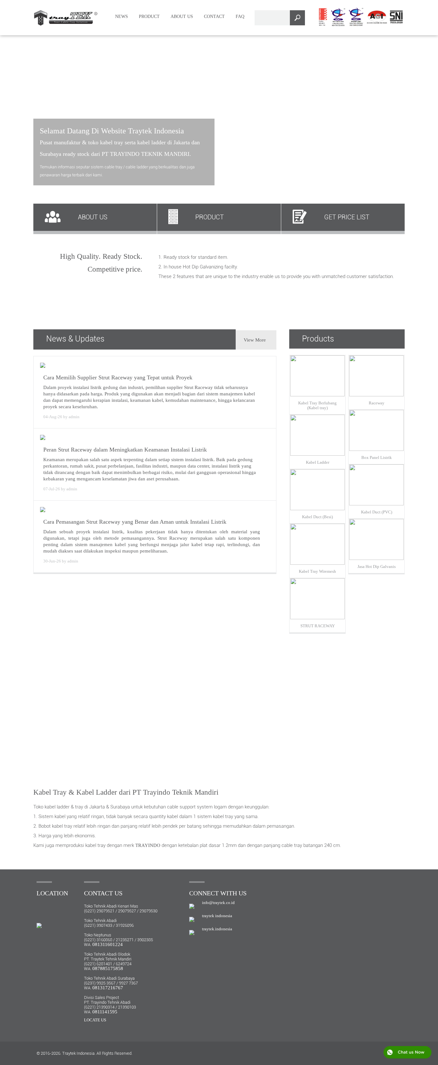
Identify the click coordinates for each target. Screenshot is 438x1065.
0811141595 (104, 1011)
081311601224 (107, 944)
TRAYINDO (147, 845)
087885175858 (107, 968)
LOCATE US (95, 1020)
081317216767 (107, 987)
